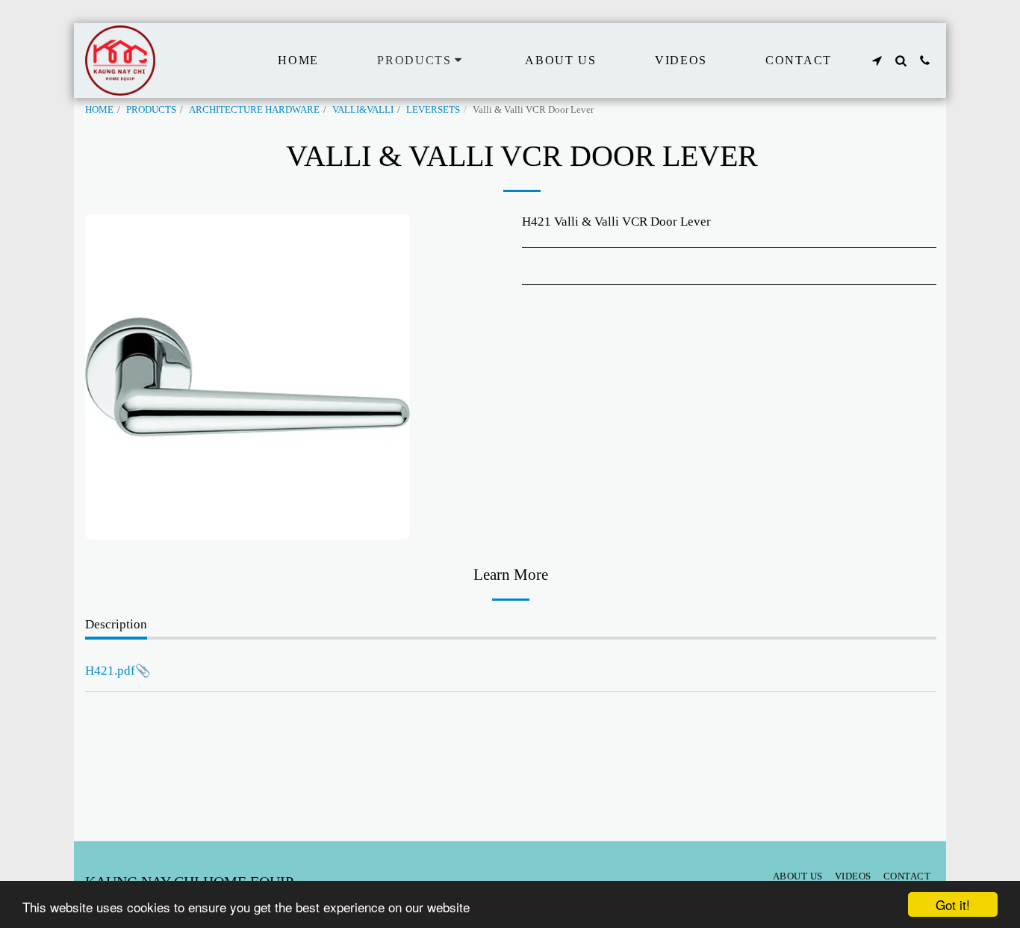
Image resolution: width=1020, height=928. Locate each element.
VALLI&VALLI (363, 109)
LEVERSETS (433, 109)
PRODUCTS (151, 109)
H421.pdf (110, 670)
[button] (876, 60)
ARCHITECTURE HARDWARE (254, 109)
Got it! (953, 904)
